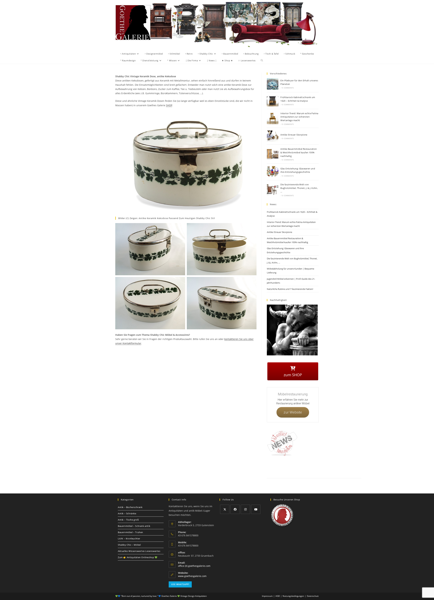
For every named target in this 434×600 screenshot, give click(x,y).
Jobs (322, 466)
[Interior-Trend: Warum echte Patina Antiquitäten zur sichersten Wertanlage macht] (272, 118)
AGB (316, 466)
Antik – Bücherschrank (130, 507)
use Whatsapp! (180, 584)
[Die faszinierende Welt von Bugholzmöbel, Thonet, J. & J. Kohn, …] (272, 189)
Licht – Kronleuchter (129, 538)
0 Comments (288, 88)
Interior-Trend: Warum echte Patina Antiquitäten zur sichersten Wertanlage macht (299, 117)
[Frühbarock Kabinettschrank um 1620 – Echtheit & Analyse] (272, 100)
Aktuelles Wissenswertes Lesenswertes (139, 551)
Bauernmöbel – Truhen (130, 532)
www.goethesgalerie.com (192, 576)
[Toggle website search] (261, 60)
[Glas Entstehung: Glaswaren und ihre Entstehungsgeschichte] (272, 172)
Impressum (293, 466)
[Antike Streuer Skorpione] (272, 136)
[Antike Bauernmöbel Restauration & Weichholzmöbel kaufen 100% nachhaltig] (272, 154)
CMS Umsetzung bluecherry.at (354, 470)
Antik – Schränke (127, 513)
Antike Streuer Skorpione (293, 134)
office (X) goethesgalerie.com (194, 565)
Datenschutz (305, 466)
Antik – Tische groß (128, 519)
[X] (224, 509)
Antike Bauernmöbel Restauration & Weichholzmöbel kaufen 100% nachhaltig (298, 152)
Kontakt (282, 466)
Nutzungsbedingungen (337, 466)
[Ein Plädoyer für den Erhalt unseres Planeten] (272, 84)
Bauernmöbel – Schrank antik (134, 525)
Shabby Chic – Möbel (129, 544)
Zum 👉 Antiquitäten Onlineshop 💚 (137, 557)
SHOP (169, 105)
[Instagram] (245, 509)
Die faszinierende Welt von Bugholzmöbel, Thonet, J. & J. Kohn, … (299, 188)
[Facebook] (235, 509)
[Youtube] (255, 509)
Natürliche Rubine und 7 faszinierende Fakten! (290, 289)
